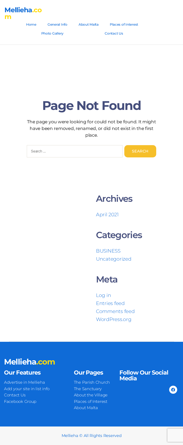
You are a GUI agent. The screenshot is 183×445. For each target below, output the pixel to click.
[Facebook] (173, 390)
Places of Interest (124, 24)
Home (31, 24)
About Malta (89, 24)
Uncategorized (113, 259)
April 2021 (107, 215)
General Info (57, 24)
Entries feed (110, 303)
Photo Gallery (52, 33)
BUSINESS (108, 251)
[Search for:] (74, 152)
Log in (103, 295)
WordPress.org (113, 319)
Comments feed (115, 311)
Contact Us (114, 33)
